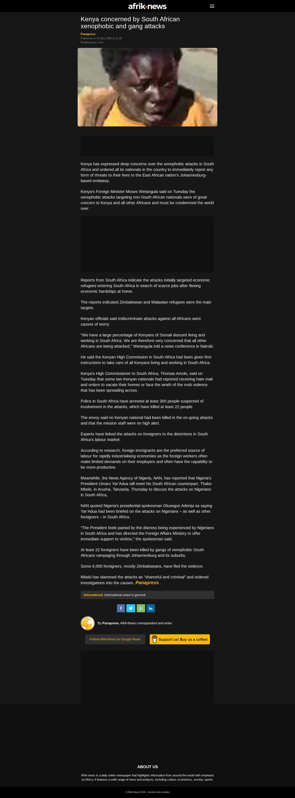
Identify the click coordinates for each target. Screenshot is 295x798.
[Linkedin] (150, 608)
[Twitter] (130, 608)
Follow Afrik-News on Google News (115, 639)
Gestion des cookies (159, 792)
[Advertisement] (147, 146)
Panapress (88, 34)
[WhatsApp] (141, 608)
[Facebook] (121, 608)
